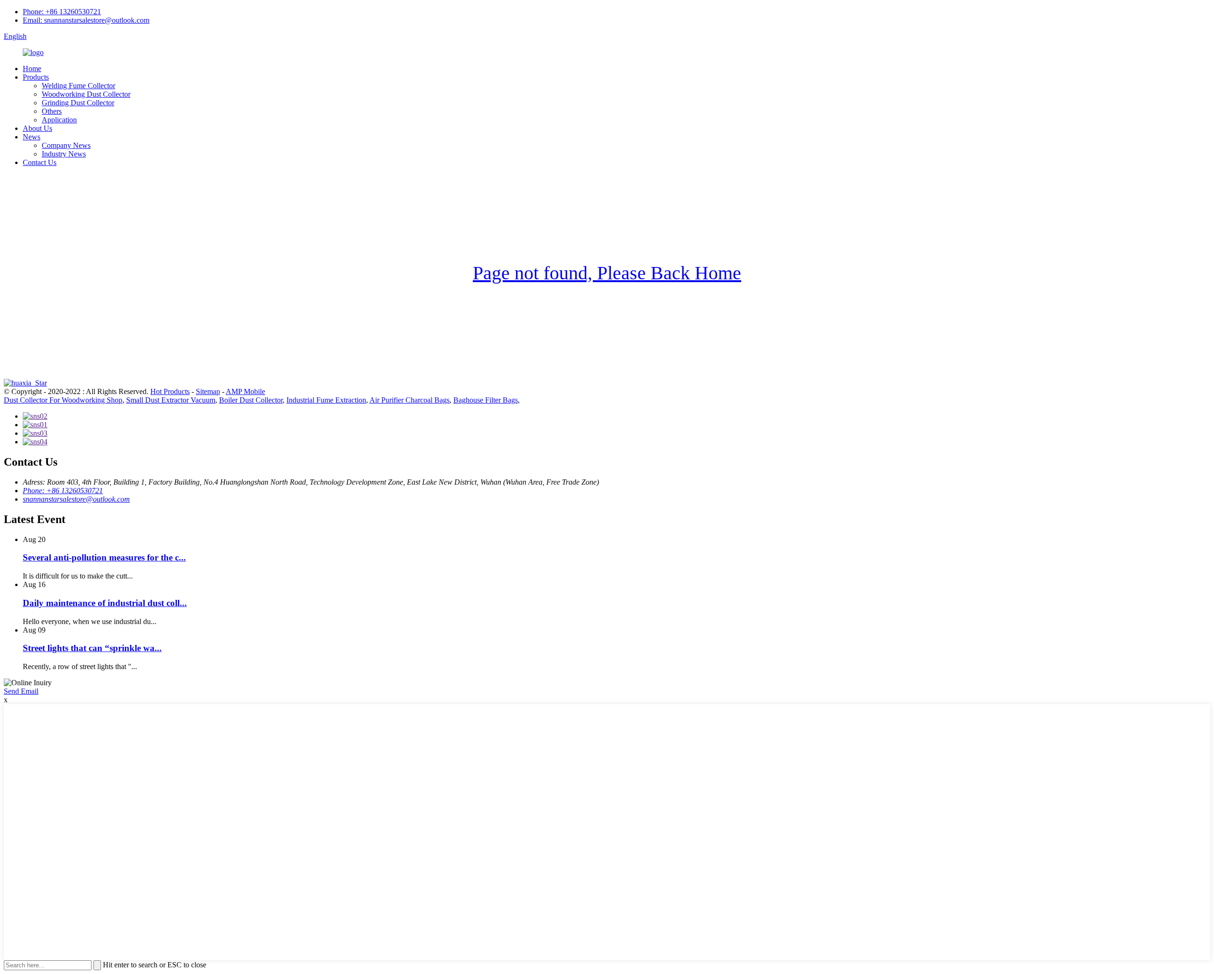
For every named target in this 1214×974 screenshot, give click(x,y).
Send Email (21, 691)
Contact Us (39, 162)
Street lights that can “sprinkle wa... (92, 648)
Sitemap (208, 391)
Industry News (64, 154)
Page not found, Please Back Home (607, 273)
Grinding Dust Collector (78, 103)
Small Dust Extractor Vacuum (170, 400)
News (31, 137)
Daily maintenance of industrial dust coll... (105, 603)
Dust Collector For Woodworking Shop (63, 400)
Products (36, 77)
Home (32, 68)
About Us (37, 128)
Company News (66, 145)
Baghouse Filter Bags (485, 400)
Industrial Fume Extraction (326, 400)
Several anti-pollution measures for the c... (104, 557)
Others (52, 111)
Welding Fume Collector (78, 86)
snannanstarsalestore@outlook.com (76, 499)
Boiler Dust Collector (251, 400)
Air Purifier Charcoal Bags (409, 400)
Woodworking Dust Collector (86, 94)
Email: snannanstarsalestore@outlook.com (86, 20)
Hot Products (170, 391)
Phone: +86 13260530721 (62, 12)
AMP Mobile (245, 391)
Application (59, 120)
